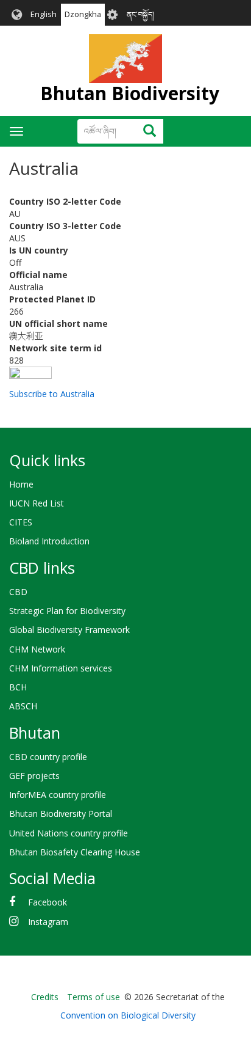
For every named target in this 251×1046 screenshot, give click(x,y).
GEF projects (34, 775)
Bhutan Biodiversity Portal (60, 813)
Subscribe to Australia (51, 394)
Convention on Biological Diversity (128, 1015)
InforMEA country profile (57, 794)
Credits (44, 997)
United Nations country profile (68, 833)
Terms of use (93, 997)
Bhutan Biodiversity (129, 93)
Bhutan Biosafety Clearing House (74, 852)
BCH (18, 687)
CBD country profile (48, 757)
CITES (20, 522)
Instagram (48, 921)
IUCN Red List (36, 503)
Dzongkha (83, 14)
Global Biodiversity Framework (69, 629)
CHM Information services (60, 668)
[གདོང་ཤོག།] (125, 58)
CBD (18, 592)
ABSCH (23, 706)
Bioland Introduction (49, 541)
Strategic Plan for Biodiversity (67, 610)
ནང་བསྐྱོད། (140, 14)
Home (21, 484)
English (43, 14)
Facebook (47, 902)
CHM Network (37, 649)
